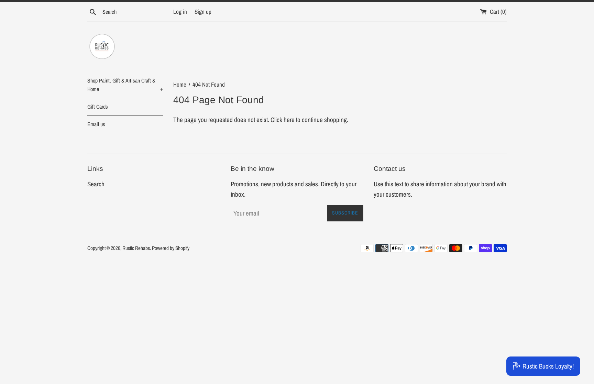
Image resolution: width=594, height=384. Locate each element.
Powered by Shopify (170, 248)
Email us (96, 124)
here (289, 119)
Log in (180, 11)
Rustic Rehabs (136, 248)
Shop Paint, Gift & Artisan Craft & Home (125, 85)
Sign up (203, 11)
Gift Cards (97, 106)
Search (95, 183)
